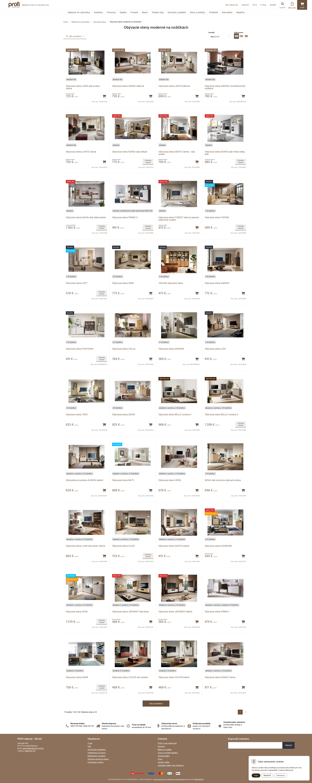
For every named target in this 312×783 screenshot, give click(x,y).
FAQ (89, 746)
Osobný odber (164, 762)
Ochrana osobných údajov (98, 759)
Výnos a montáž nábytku (168, 753)
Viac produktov (156, 703)
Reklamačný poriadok (96, 756)
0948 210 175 (30, 751)
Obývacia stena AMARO (217, 283)
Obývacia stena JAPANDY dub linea (130, 611)
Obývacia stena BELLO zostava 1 (174, 414)
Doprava (161, 746)
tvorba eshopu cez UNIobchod (164, 779)
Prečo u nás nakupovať (167, 743)
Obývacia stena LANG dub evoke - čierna (83, 87)
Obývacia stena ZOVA (77, 611)
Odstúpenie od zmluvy (97, 753)
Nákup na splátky (165, 750)
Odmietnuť (281, 775)
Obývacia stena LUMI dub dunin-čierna (85, 546)
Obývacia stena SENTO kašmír (173, 546)
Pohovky (111, 12)
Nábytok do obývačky (79, 12)
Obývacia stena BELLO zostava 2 (221, 414)
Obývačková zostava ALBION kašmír (84, 480)
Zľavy (160, 759)
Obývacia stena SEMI (123, 283)
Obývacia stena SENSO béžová (128, 86)
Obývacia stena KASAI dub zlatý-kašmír (86, 217)
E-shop (263, 5)
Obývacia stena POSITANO (79, 348)
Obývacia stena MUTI (123, 480)
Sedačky (98, 12)
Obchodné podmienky (97, 750)
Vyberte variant (148, 161)
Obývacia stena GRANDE (171, 348)
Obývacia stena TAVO (77, 414)
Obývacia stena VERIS (169, 480)
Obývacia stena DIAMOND (218, 546)
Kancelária (227, 12)
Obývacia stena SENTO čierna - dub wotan (176, 152)
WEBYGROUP (199, 779)
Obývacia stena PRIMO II (124, 217)
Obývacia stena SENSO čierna (220, 677)
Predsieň (213, 12)
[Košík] (302, 5)
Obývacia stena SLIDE (123, 546)
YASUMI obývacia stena (170, 283)
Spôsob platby (164, 756)
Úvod (254, 5)
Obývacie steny (99, 22)
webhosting (180, 779)
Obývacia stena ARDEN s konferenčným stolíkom (225, 87)
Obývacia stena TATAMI (217, 217)
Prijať (256, 775)
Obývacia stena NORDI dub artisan (129, 151)
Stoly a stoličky (197, 12)
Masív (145, 12)
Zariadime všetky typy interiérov (171, 765)
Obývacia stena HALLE (123, 348)
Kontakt (273, 5)
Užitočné (245, 5)
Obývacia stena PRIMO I (217, 611)
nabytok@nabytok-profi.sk (33, 748)
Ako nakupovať (232, 5)
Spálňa (123, 12)
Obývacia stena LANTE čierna (81, 151)
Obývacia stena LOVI (215, 348)
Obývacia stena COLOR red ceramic (130, 677)
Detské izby (158, 12)
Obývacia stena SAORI (123, 414)
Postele (134, 12)
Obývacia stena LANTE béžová (174, 86)
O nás (90, 743)
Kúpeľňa (240, 12)
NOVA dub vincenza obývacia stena (223, 480)
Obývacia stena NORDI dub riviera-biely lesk (225, 152)
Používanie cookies (95, 762)
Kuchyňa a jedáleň (177, 12)
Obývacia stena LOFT (77, 283)
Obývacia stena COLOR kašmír (173, 677)
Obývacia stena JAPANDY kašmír (175, 611)
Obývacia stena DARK (77, 677)
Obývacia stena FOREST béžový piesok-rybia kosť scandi (179, 218)
